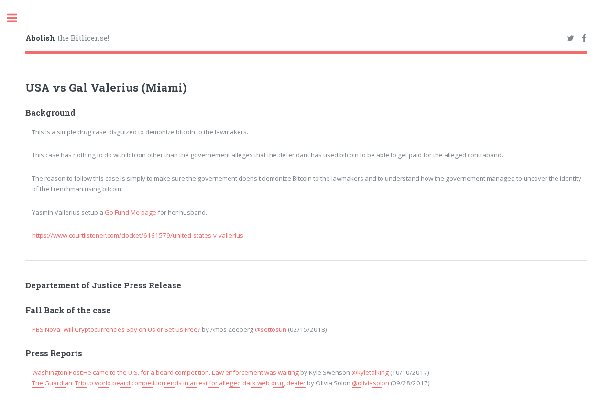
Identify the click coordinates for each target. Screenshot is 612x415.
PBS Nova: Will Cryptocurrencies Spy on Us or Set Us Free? (116, 329)
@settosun (270, 329)
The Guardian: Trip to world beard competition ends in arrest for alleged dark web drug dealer (169, 383)
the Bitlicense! (67, 38)
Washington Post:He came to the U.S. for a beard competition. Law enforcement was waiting (165, 372)
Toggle (17, 18)
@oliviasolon (370, 383)
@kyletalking (370, 372)
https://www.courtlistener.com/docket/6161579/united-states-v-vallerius (137, 235)
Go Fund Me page (130, 212)
